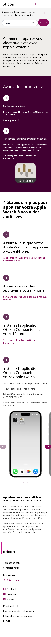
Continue (43, 22)
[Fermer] (45, 13)
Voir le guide (9, 120)
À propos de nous (12, 563)
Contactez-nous (11, 568)
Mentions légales (11, 606)
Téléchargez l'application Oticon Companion (19, 157)
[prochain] (48, 447)
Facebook (11, 589)
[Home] (8, 4)
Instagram (12, 594)
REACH (6, 621)
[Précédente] (3, 447)
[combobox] (18, 23)
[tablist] (25, 482)
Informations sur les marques (17, 616)
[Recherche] (36, 4)
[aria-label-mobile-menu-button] (45, 4)
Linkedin (11, 599)
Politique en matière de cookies (18, 611)
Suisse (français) (15, 580)
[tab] (23, 482)
